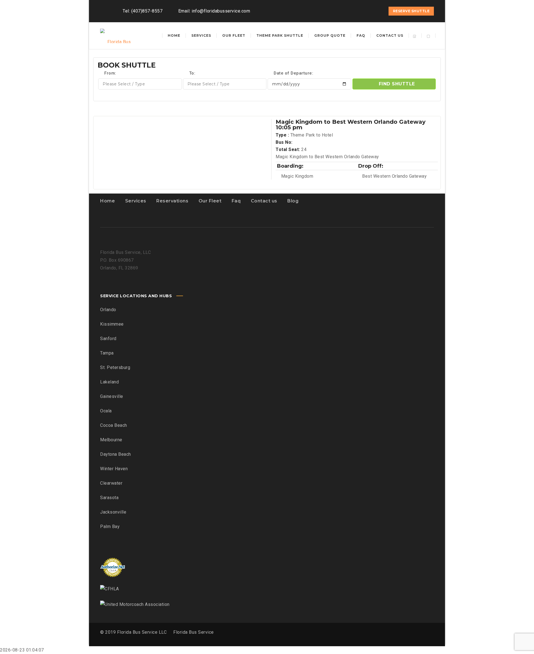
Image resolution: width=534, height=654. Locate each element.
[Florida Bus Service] (117, 35)
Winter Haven (114, 468)
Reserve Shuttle (411, 11)
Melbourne (111, 439)
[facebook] (357, 11)
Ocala (106, 410)
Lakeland (109, 382)
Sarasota (109, 497)
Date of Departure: (293, 73)
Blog (292, 201)
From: (109, 73)
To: (192, 73)
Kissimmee (112, 324)
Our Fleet (210, 201)
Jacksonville (113, 512)
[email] (377, 11)
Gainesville (111, 396)
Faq (236, 201)
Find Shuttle (397, 83)
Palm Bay (110, 526)
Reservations (172, 201)
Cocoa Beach (113, 425)
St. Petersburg (115, 367)
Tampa (107, 353)
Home (107, 201)
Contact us (264, 201)
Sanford (108, 338)
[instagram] (367, 11)
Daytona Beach (115, 454)
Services (135, 201)
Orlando (108, 309)
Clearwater (111, 483)
